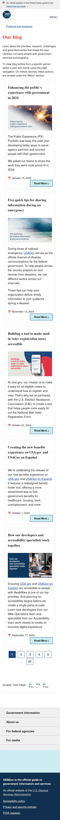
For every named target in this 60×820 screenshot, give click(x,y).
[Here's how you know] (30, 4)
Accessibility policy (14, 801)
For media (13, 740)
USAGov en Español (39, 479)
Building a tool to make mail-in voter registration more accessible (29, 338)
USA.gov (13, 479)
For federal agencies (20, 731)
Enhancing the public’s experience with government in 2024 (29, 92)
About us (12, 722)
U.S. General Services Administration (25, 792)
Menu (53, 16)
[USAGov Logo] (7, 14)
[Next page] (38, 661)
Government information (23, 713)
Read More (38, 183)
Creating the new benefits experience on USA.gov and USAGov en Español (28, 452)
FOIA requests (11, 813)
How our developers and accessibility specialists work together (28, 540)
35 (29, 661)
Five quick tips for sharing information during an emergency (27, 204)
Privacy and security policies (19, 807)
